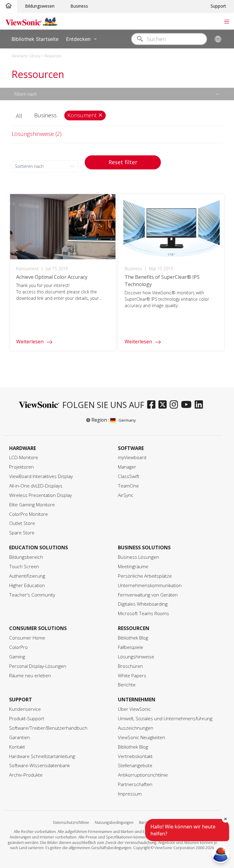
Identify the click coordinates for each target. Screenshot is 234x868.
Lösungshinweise (136, 657)
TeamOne (128, 486)
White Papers (132, 675)
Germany (127, 420)
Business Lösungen (138, 557)
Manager (127, 467)
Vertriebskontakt (135, 756)
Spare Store (21, 533)
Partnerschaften (135, 784)
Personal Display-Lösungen (37, 666)
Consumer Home (27, 638)
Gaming (17, 657)
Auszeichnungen (135, 728)
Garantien (19, 737)
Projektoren (21, 467)
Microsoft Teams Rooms (143, 613)
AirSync (125, 495)
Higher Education (27, 585)
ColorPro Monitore (28, 514)
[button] (20, 116)
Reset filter (122, 162)
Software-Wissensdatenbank (39, 765)
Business (79, 6)
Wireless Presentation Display (40, 495)
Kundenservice (25, 709)
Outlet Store (22, 523)
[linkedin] (200, 405)
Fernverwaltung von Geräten (148, 595)
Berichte (127, 685)
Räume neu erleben (30, 675)
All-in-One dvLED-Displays (35, 486)
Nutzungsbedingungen (114, 822)
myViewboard (132, 457)
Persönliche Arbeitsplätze (145, 576)
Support (218, 6)
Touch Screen (24, 566)
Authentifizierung (27, 576)
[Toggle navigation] (226, 21)
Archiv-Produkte (26, 775)
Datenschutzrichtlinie (71, 822)
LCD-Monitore (23, 457)
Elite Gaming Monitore (32, 504)
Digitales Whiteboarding (143, 604)
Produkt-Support (26, 718)
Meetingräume (133, 566)
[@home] (8, 6)
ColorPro (18, 647)
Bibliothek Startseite (35, 39)
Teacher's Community (32, 595)
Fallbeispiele (130, 647)
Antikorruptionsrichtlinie (143, 775)
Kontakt (17, 747)
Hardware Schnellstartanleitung (42, 756)
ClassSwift (128, 476)
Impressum (130, 794)
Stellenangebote (135, 765)
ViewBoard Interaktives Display (41, 476)
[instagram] (175, 405)
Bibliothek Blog (133, 638)
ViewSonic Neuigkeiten (141, 737)
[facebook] (152, 405)
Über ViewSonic (134, 709)
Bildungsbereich (26, 557)
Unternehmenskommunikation (150, 585)
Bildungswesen (40, 6)
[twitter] (164, 405)
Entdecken (78, 39)
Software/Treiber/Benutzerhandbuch (48, 728)
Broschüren (130, 666)
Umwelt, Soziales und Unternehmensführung (165, 718)
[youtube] (188, 405)
